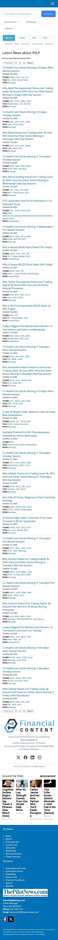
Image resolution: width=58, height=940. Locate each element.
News (17, 44)
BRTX (17, 236)
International (37, 44)
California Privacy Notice (22, 932)
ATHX (12, 356)
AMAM (24, 380)
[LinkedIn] (32, 757)
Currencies (25, 44)
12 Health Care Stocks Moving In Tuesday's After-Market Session (26, 348)
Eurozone (24, 424)
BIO (17, 356)
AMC (28, 702)
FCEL (12, 210)
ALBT (26, 190)
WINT (15, 639)
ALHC (17, 380)
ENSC (15, 148)
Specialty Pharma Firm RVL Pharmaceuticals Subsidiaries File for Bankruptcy (26, 434)
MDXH (16, 595)
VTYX (22, 595)
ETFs (34, 38)
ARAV (29, 101)
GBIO (28, 166)
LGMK (28, 462)
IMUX (29, 592)
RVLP (14, 80)
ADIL (12, 101)
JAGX (23, 462)
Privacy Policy (47, 746)
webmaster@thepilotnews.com (24, 912)
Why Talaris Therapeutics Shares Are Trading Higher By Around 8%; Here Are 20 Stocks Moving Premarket (27, 285)
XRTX (19, 704)
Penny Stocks (18, 192)
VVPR (14, 704)
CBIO (28, 122)
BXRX (28, 236)
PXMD (13, 359)
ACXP (12, 166)
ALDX (12, 380)
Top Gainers (38, 619)
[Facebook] (25, 757)
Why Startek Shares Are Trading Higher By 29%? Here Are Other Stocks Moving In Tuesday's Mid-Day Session (26, 562)
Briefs (22, 444)
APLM (12, 77)
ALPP (17, 101)
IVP (9, 359)
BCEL (23, 122)
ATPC (12, 462)
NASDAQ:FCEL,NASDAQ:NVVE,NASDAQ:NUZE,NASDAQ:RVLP (27, 216)
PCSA (15, 403)
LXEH (18, 489)
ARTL (12, 401)
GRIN (10, 148)
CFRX (29, 572)
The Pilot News (19, 929)
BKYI (22, 295)
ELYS (9, 383)
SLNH (10, 424)
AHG (12, 145)
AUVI (12, 616)
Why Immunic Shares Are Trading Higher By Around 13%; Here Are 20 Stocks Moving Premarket (27, 607)
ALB (21, 190)
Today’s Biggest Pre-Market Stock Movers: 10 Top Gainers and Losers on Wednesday (27, 328)
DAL (17, 421)
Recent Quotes (10, 22)
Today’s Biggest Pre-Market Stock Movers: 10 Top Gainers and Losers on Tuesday (27, 629)
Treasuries (49, 44)
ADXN (17, 678)
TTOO (10, 509)
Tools (45, 38)
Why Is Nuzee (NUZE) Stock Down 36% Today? (28, 264)
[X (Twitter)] (18, 757)
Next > (30, 63)
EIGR (27, 356)
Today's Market (18, 256)
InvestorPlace (13, 221)
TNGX (25, 681)
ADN (12, 295)
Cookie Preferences (37, 932)
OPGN (22, 421)
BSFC (15, 297)
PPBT (10, 403)
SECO (29, 507)
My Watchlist (31, 22)
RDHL (21, 124)
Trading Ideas (26, 509)
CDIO (23, 548)
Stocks (22, 38)
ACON (12, 657)
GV (20, 639)
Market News (22, 80)
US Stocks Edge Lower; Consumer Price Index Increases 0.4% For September (27, 519)
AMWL (22, 101)
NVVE (23, 210)
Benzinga (12, 82)
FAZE (15, 383)
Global (16, 424)
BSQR (12, 421)
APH (29, 380)
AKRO (12, 572)
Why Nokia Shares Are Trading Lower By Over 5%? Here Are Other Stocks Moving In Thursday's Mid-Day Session (27, 136)
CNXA (20, 297)
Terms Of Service (31, 749)
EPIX (19, 383)
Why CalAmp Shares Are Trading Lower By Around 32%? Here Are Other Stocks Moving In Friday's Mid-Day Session (28, 692)
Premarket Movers (24, 619)
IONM (10, 239)
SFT (27, 253)
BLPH (17, 401)
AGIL (23, 486)
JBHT (10, 192)
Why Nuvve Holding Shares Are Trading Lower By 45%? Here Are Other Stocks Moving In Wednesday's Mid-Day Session (28, 180)
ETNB (24, 592)
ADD (12, 190)
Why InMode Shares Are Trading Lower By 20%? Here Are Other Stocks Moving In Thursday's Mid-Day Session (29, 477)
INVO (15, 168)
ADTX (17, 486)
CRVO (18, 77)
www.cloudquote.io (29, 740)
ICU (27, 77)
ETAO (29, 678)
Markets (9, 38)
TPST (29, 527)
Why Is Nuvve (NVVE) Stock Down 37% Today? (27, 247)
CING (23, 401)
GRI (23, 77)
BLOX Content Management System (22, 934)
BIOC (23, 166)
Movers (27, 104)
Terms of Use (49, 929)
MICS (27, 192)
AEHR (12, 702)
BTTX (23, 236)
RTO (20, 148)
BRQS (24, 572)
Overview (8, 44)
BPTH (27, 295)
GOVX (30, 657)
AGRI (17, 702)
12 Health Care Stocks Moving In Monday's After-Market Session (26, 649)
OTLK (15, 124)
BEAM (28, 145)
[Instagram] (39, 757)
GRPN (28, 574)
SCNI (19, 660)
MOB (10, 639)
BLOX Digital (41, 934)
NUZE (17, 210)
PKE (9, 704)
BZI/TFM (17, 239)
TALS (10, 297)
